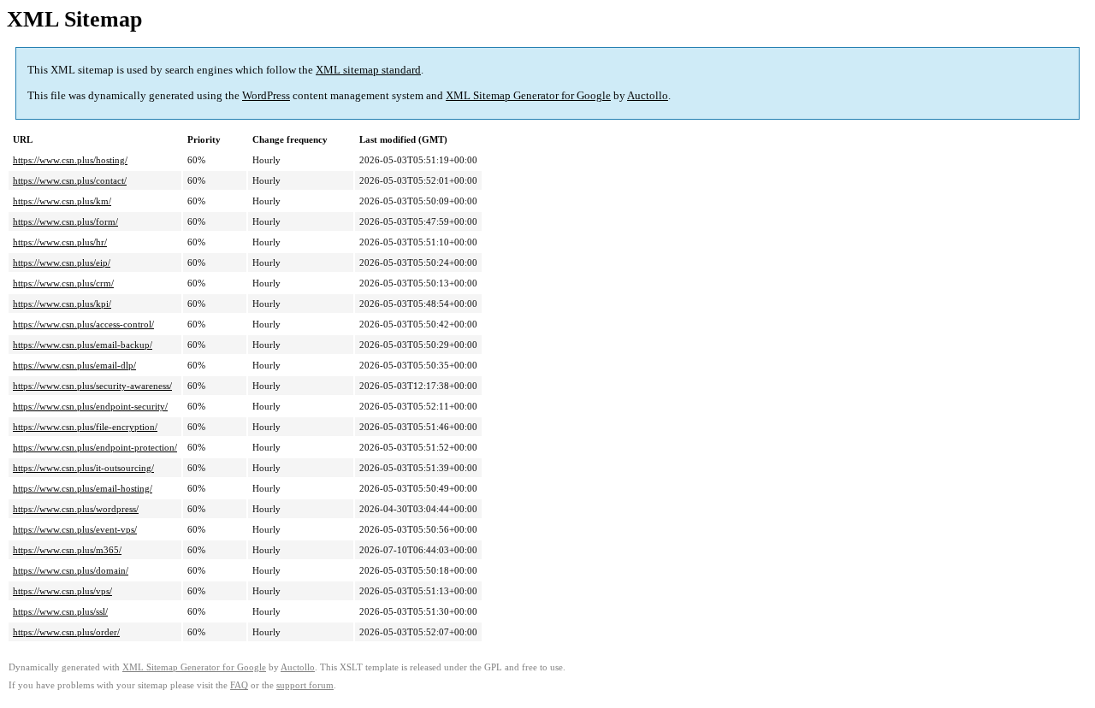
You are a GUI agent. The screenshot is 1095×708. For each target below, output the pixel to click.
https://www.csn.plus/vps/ (62, 591)
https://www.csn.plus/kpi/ (62, 303)
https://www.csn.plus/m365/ (67, 550)
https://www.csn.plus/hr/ (60, 242)
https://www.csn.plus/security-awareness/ (92, 386)
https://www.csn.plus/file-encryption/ (85, 427)
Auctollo (647, 95)
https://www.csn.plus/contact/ (70, 180)
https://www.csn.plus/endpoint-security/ (90, 406)
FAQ (239, 685)
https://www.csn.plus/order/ (66, 632)
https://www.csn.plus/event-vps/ (75, 529)
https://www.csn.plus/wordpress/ (76, 509)
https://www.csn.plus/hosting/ (70, 160)
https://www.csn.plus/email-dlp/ (74, 365)
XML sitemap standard (368, 69)
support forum (305, 685)
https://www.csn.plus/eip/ (61, 262)
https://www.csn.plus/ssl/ (60, 611)
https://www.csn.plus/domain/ (70, 570)
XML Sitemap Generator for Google (528, 95)
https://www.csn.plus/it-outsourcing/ (83, 468)
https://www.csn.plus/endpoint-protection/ (95, 447)
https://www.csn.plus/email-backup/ (82, 344)
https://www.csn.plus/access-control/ (83, 324)
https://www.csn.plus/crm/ (63, 283)
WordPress (266, 95)
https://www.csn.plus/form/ (65, 221)
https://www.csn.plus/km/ (62, 201)
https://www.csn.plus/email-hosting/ (82, 488)
